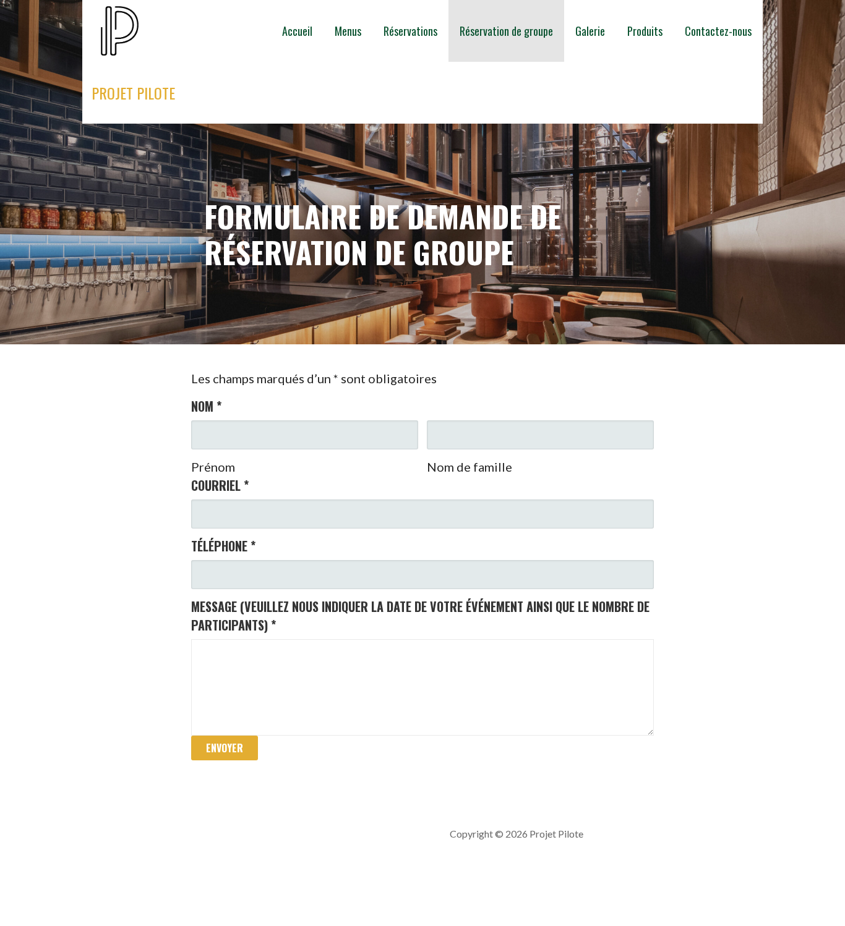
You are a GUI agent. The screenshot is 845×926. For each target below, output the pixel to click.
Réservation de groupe (506, 31)
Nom (206, 406)
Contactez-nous (718, 31)
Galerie (590, 31)
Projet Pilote (133, 93)
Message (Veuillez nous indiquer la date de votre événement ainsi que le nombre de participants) (420, 615)
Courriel (220, 485)
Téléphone (223, 546)
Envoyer (224, 748)
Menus (348, 31)
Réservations (410, 31)
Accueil (297, 31)
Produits (645, 31)
